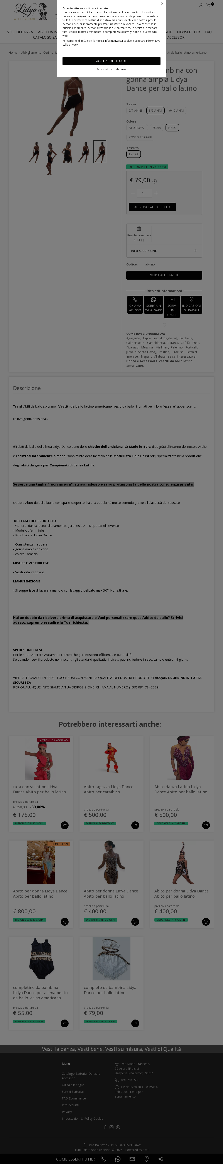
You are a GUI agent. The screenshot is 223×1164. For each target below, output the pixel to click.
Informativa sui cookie (118, 41)
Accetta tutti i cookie (111, 61)
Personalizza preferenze (111, 69)
